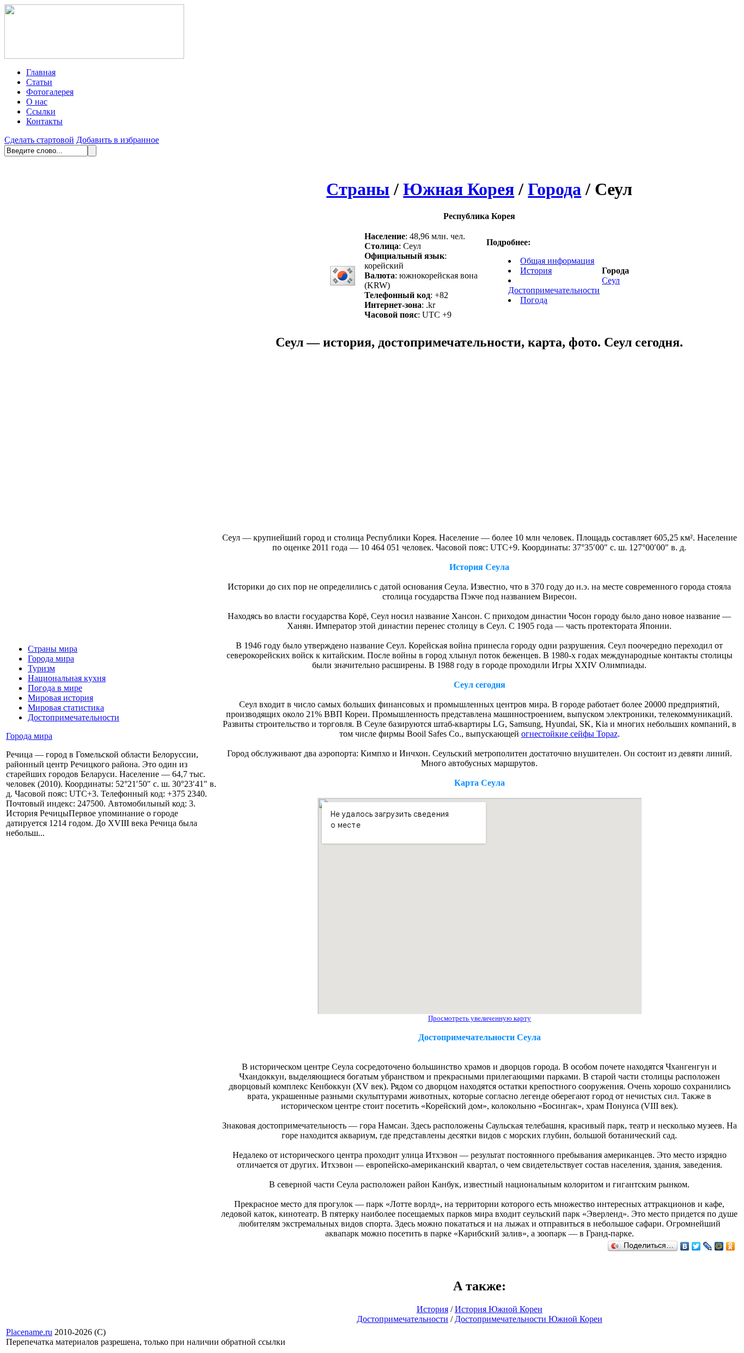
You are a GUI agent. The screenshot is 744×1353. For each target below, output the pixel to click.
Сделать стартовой (39, 139)
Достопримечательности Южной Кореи (528, 1319)
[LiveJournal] (707, 1246)
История (536, 270)
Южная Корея (458, 189)
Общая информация (557, 260)
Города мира (51, 658)
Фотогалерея (50, 91)
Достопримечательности (73, 717)
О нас (36, 101)
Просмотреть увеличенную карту (479, 1018)
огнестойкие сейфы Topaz (569, 733)
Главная (41, 72)
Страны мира (52, 648)
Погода (533, 300)
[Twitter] (696, 1246)
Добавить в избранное (117, 139)
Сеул (611, 280)
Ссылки (41, 111)
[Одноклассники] (730, 1246)
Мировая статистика (66, 707)
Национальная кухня (67, 678)
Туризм (41, 668)
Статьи (39, 82)
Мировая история (60, 697)
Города (554, 189)
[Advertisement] (387, 447)
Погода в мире (55, 688)
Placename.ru (29, 1332)
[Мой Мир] (719, 1246)
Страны (357, 189)
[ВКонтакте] (685, 1246)
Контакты (44, 121)
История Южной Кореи (498, 1309)
